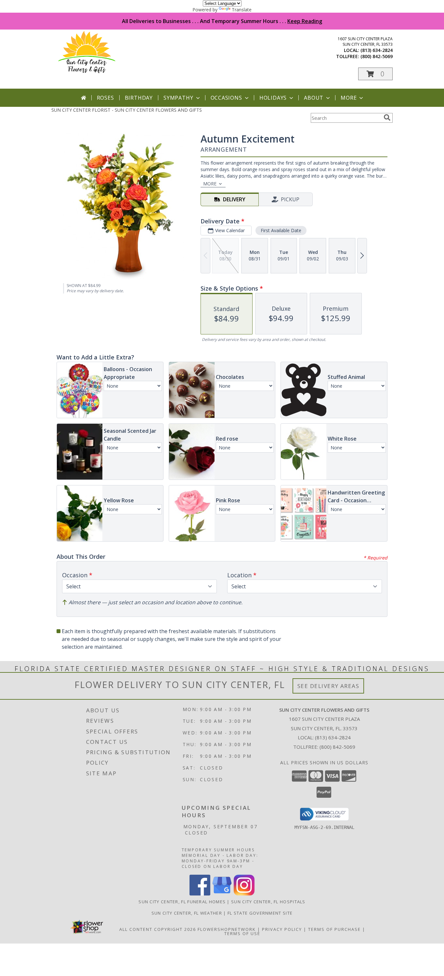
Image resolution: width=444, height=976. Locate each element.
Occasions (226, 97)
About (313, 97)
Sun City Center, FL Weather (186, 913)
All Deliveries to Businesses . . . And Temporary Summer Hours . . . (222, 21)
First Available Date (281, 230)
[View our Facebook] (199, 894)
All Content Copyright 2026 (157, 929)
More (349, 97)
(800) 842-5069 (376, 56)
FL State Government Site (260, 913)
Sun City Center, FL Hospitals (268, 902)
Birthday (139, 97)
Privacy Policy (282, 929)
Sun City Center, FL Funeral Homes (182, 902)
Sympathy (178, 97)
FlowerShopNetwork (227, 929)
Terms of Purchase (334, 929)
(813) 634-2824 (376, 50)
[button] (375, 74)
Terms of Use (242, 933)
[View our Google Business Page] (222, 894)
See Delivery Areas (328, 686)
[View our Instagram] (244, 894)
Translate (242, 9)
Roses (105, 97)
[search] (387, 117)
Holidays (273, 97)
